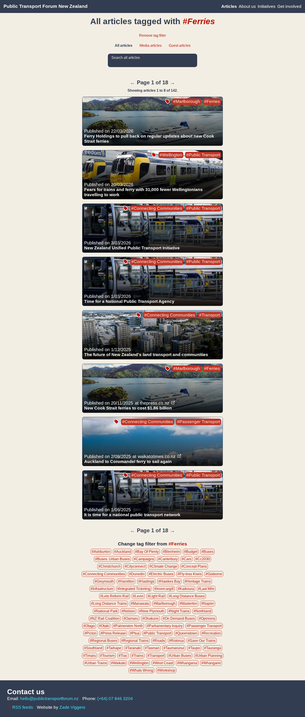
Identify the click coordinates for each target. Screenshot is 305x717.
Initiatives (267, 6)
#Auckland (122, 552)
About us (247, 6)
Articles (229, 6)
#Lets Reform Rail (114, 596)
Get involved (289, 6)
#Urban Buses (179, 656)
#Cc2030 (202, 559)
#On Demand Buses (179, 618)
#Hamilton (126, 581)
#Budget (190, 552)
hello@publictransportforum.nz (49, 698)
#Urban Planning (208, 656)
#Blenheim (171, 552)
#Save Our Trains (201, 641)
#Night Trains (179, 611)
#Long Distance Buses (187, 596)
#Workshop (166, 670)
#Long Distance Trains (109, 603)
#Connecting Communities (156, 208)
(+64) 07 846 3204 (115, 698)
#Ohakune (150, 618)
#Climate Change (163, 566)
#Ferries (212, 101)
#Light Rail (156, 596)
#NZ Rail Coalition (104, 618)
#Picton (90, 633)
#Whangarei (211, 663)
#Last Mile (206, 589)
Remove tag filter (152, 35)
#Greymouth (104, 581)
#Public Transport (203, 155)
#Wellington (171, 155)
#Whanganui (187, 663)
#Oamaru (130, 618)
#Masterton (188, 603)
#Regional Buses (103, 641)
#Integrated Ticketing (133, 589)
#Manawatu (140, 603)
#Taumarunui (173, 648)
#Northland (202, 611)
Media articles (151, 46)
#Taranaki (133, 648)
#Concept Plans (194, 566)
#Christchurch (109, 566)
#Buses (207, 552)
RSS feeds (22, 707)
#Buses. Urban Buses (112, 559)
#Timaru (89, 656)
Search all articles (125, 57)
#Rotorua (176, 641)
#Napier (207, 603)
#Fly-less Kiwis (190, 574)
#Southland (93, 648)
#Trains (137, 656)
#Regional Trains (134, 641)
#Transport (209, 315)
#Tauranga (212, 648)
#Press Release (113, 633)
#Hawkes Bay (169, 581)
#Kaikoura (186, 589)
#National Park (106, 611)
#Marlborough (186, 101)
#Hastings (146, 581)
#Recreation (211, 633)
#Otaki (104, 626)
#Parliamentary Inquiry (165, 626)
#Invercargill (164, 589)
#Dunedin (137, 574)
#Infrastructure (102, 589)
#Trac (123, 656)
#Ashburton (101, 552)
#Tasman (152, 648)
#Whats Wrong (141, 670)
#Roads (158, 641)
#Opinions (207, 618)
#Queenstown (186, 633)
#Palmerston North (128, 626)
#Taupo (194, 648)
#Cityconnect (135, 566)
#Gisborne (214, 574)
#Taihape (114, 648)
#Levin (138, 596)
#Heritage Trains (197, 581)
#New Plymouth (151, 611)
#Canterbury (168, 559)
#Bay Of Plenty (147, 552)
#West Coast (163, 663)
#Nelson (128, 611)
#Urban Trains (95, 663)
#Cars (186, 559)
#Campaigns (144, 559)
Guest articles (179, 46)
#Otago (89, 626)
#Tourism (107, 656)
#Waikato (118, 663)
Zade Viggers (72, 707)
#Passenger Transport (198, 421)
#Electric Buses (161, 574)
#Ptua (134, 633)
